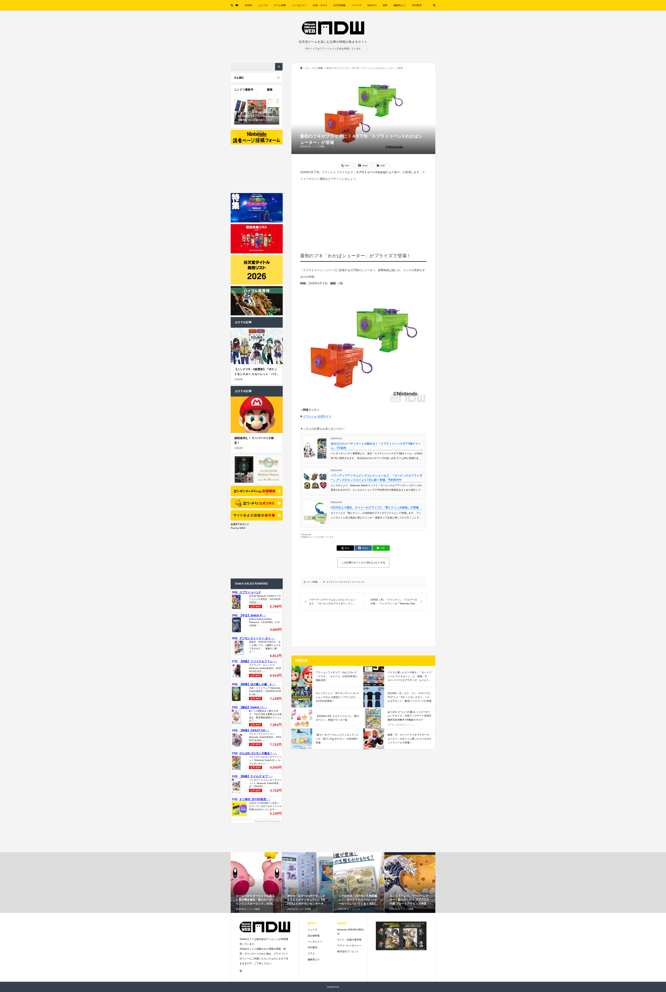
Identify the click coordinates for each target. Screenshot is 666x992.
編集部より (400, 5)
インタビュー (299, 5)
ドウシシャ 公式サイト (317, 416)
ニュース (263, 5)
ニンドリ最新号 (243, 89)
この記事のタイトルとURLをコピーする (363, 562)
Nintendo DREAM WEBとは (351, 931)
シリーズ (356, 5)
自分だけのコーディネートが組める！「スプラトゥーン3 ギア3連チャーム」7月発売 (376, 446)
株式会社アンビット (348, 951)
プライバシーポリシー (349, 945)
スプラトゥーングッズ (353, 582)
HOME (248, 5)
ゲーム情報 (280, 5)
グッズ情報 (319, 146)
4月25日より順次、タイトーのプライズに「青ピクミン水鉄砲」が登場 (375, 507)
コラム (311, 953)
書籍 (269, 89)
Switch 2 (372, 5)
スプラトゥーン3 (334, 582)
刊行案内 (416, 5)
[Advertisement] (363, 212)
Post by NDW (238, 528)
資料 (385, 5)
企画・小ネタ (320, 5)
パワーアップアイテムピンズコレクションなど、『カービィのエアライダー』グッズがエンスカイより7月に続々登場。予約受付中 (376, 478)
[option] (256, 893)
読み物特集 (314, 935)
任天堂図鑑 (339, 5)
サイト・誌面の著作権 (349, 939)
